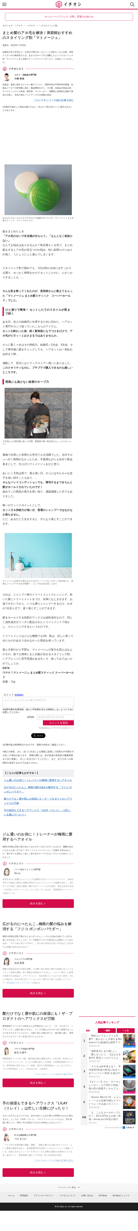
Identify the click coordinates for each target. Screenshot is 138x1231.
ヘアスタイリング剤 (48, 25)
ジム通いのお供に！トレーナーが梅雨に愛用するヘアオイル (38, 780)
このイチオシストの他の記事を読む (53, 100)
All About (103, 1195)
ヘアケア (31, 25)
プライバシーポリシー (44, 1195)
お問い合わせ (87, 1195)
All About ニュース (121, 1195)
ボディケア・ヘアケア (13, 25)
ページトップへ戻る (67, 1187)
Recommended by (113, 1127)
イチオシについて (67, 1195)
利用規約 (24, 1195)
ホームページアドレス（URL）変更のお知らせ (69, 16)
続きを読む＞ (38, 903)
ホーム (11, 1195)
